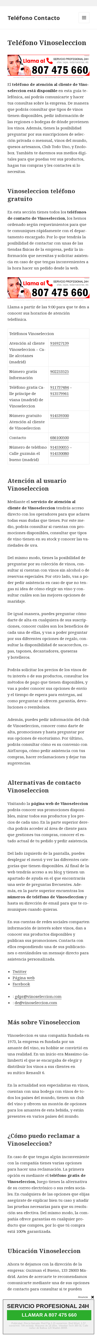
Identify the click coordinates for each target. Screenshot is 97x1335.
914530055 (59, 447)
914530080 (59, 453)
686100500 (59, 437)
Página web (24, 977)
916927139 (59, 343)
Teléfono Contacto (34, 18)
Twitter (20, 971)
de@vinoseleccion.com (36, 1002)
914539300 (59, 415)
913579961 (59, 393)
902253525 (59, 371)
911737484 (59, 387)
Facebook (21, 983)
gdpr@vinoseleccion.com (38, 996)
